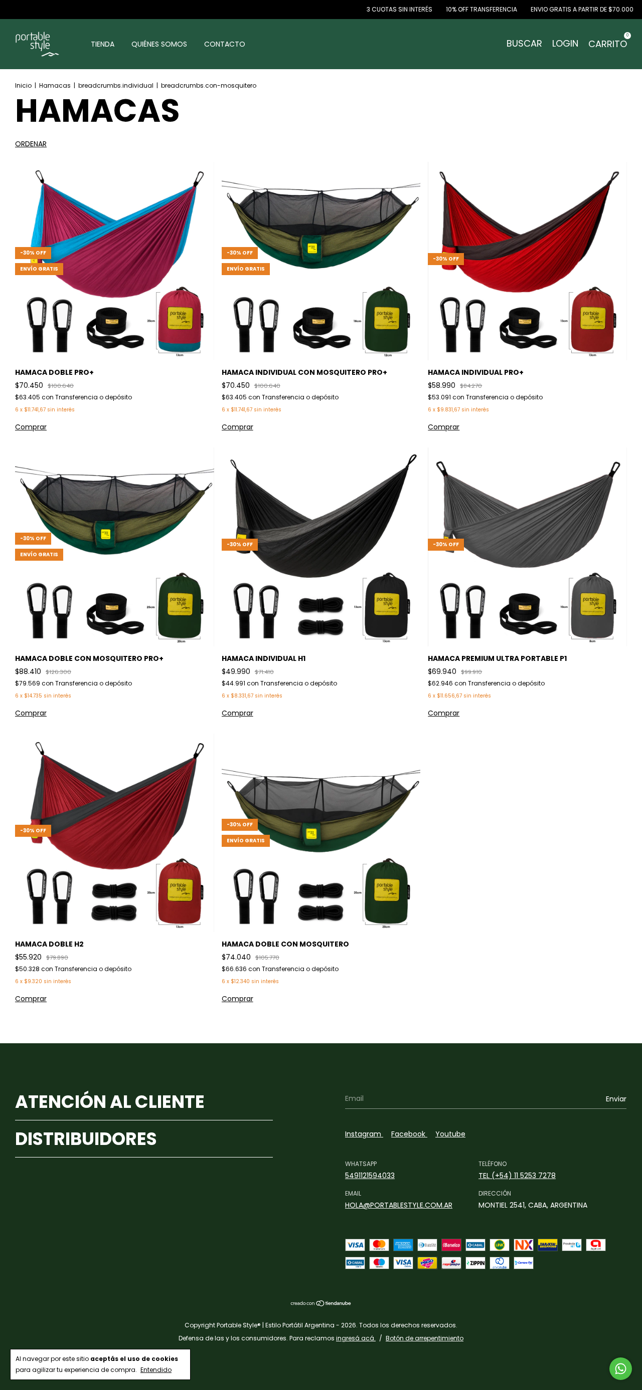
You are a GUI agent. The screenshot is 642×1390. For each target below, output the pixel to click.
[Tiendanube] (321, 1304)
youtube (450, 1134)
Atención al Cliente (110, 1101)
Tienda (102, 44)
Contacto (224, 44)
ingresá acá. (356, 1338)
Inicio (23, 85)
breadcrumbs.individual (115, 85)
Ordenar (31, 144)
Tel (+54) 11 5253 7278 (517, 1176)
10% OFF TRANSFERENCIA (438, 9)
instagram (364, 1134)
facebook (409, 1134)
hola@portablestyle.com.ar (398, 1205)
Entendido (156, 1369)
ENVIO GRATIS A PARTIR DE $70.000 (539, 9)
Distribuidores (86, 1138)
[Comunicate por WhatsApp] (620, 1368)
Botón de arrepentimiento (424, 1338)
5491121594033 (370, 1176)
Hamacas (55, 85)
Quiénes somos (159, 44)
